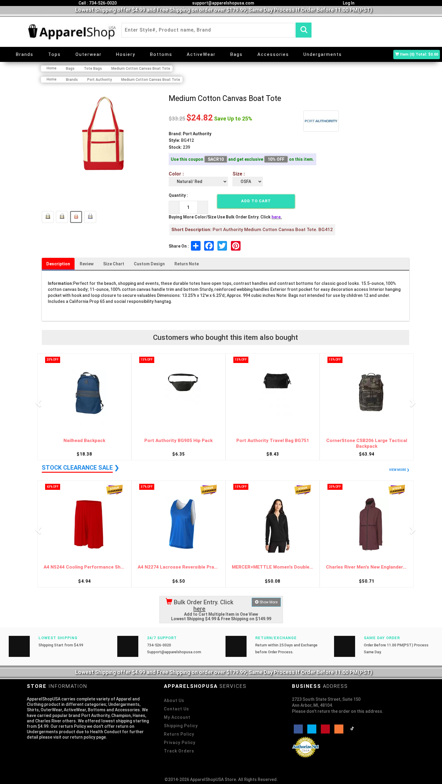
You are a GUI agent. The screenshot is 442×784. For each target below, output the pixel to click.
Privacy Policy (179, 742)
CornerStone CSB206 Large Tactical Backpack (366, 443)
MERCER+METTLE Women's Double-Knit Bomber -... (272, 567)
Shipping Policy (181, 725)
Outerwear (88, 54)
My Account (177, 717)
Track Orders (179, 751)
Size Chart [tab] (113, 263)
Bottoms (161, 54)
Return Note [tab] (186, 263)
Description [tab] (58, 263)
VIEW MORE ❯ (399, 469)
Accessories (273, 54)
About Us (174, 700)
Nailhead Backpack (84, 440)
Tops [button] (54, 54)
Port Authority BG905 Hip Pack (178, 440)
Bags (236, 54)
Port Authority (197, 133)
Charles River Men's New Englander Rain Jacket (366, 567)
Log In (348, 3)
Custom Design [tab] (149, 263)
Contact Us (176, 708)
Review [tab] (87, 263)
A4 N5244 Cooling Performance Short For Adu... (84, 567)
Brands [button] (24, 54)
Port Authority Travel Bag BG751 (272, 440)
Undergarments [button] (322, 54)
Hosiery (125, 54)
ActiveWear (201, 54)
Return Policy (179, 734)
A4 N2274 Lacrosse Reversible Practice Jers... (178, 567)
